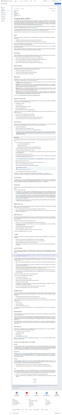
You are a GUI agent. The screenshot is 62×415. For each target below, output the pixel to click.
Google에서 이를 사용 (36, 346)
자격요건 (30, 174)
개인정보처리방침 (16, 413)
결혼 (30, 158)
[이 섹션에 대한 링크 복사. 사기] (16, 368)
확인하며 (34, 354)
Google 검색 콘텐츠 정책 (30, 360)
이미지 (34, 43)
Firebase (30, 409)
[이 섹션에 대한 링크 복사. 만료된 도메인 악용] (23, 65)
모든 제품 (46, 409)
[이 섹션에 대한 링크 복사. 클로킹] (18, 35)
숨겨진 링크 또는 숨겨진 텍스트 (50, 89)
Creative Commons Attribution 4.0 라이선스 (28, 385)
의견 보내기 (53, 10)
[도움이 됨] (54, 8)
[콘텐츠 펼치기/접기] (19, 10)
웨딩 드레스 (48, 158)
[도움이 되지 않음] (55, 8)
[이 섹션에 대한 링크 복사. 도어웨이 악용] (21, 53)
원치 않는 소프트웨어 (19, 195)
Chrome (27, 409)
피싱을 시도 (21, 85)
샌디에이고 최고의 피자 (27, 169)
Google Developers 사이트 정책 (17, 386)
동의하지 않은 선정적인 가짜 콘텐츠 (33, 355)
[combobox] (47, 1)
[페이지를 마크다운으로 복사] (30, 19)
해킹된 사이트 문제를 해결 (18, 95)
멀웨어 (17, 191)
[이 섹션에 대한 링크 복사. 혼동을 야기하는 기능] (24, 204)
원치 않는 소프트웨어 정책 (45, 197)
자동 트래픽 (20, 179)
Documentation (4, 3)
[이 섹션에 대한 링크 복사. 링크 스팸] (19, 137)
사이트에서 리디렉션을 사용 (47, 307)
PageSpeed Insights (48, 403)
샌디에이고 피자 (21, 169)
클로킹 (20, 90)
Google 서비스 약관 (41, 181)
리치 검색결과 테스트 (48, 402)
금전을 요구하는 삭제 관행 (21, 353)
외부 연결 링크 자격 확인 (27, 151)
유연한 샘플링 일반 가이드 (24, 49)
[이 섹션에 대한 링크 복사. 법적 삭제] (18, 344)
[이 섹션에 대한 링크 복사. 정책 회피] (18, 359)
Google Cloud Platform (36, 409)
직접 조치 (31, 26)
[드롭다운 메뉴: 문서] (17, 1)
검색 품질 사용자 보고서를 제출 (33, 29)
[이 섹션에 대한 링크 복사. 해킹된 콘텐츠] (21, 77)
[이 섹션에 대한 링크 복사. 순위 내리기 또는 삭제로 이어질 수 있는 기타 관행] (35, 342)
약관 (12, 413)
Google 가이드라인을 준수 (20, 198)
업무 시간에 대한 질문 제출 (15, 402)
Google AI (42, 409)
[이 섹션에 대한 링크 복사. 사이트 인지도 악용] (23, 248)
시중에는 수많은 (18, 158)
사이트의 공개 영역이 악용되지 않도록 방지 (22, 337)
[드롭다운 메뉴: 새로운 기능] (28, 1)
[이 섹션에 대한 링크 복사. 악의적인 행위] (21, 185)
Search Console (57, 3)
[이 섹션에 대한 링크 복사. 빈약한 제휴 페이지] (23, 311)
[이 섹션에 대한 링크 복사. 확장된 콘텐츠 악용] (23, 214)
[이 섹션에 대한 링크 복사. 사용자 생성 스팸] (22, 326)
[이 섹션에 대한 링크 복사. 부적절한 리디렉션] (22, 290)
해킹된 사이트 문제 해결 (49, 46)
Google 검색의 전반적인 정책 (37, 23)
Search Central (9, 1)
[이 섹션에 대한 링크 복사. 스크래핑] (18, 234)
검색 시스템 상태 (31, 403)
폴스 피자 (17, 169)
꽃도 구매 (44, 158)
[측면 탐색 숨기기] (10, 413)
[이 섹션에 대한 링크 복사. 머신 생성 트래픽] (22, 177)
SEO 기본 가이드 (31, 402)
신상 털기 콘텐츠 (51, 354)
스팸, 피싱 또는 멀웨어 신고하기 (16, 403)
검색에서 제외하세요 (29, 231)
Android (23, 409)
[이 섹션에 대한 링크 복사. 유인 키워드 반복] (22, 122)
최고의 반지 (35, 158)
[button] (5, 7)
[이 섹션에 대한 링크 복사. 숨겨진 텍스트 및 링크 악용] (26, 98)
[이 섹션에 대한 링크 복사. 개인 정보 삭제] (20, 351)
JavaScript (15, 43)
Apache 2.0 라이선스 (45, 385)
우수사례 (30, 406)
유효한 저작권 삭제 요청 (23, 346)
